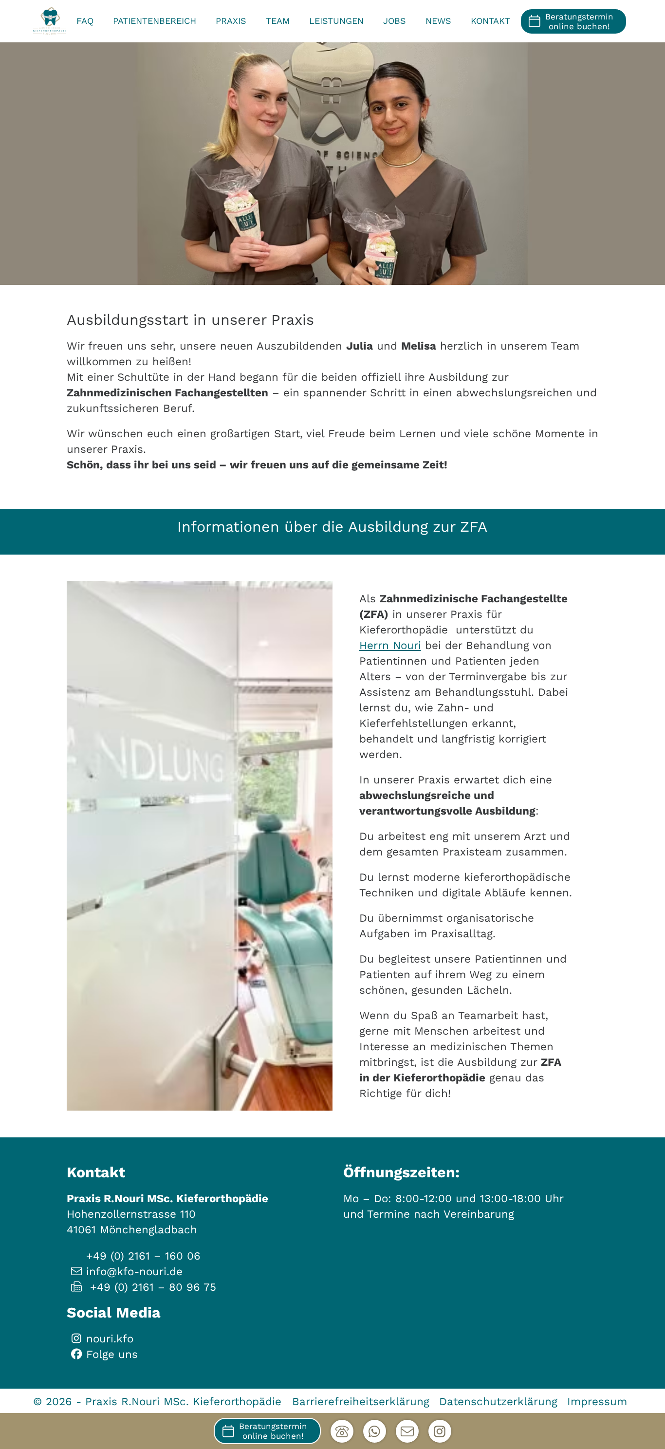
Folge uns (112, 1354)
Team (278, 21)
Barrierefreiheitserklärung (360, 1401)
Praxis (231, 21)
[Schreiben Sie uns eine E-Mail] (407, 1431)
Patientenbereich (154, 21)
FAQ (84, 21)
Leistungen (336, 21)
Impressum (597, 1401)
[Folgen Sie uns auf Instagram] (439, 1431)
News (438, 21)
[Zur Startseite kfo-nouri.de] (49, 21)
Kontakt (490, 21)
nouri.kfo (109, 1338)
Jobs (394, 21)
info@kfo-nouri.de (134, 1271)
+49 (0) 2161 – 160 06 (143, 1255)
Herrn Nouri (390, 645)
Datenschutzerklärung (498, 1401)
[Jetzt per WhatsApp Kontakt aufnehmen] (374, 1431)
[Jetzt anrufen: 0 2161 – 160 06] (342, 1431)
